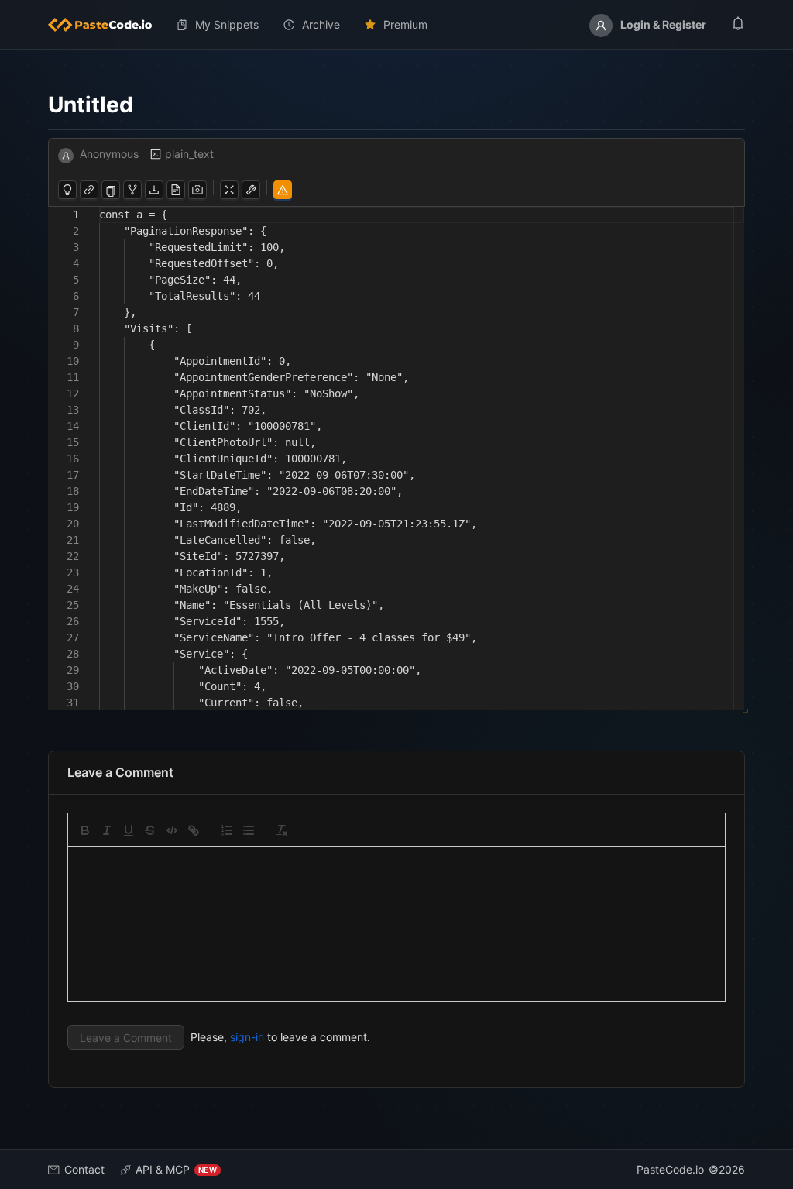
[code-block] (172, 830)
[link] (193, 830)
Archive (321, 24)
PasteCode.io (670, 1169)
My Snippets (227, 24)
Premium (405, 24)
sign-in (247, 1036)
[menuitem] (106, 25)
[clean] (282, 830)
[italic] (107, 830)
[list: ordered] (227, 830)
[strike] (150, 830)
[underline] (128, 830)
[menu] (396, 25)
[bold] (85, 830)
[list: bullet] (248, 830)
